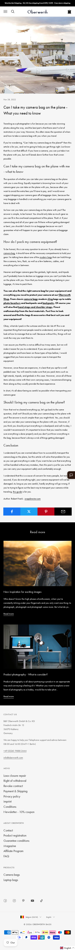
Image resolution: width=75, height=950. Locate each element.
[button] (67, 948)
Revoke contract (13, 786)
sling (50, 299)
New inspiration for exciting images (22, 592)
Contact (8, 830)
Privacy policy (11, 796)
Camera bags (11, 875)
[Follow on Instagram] (14, 900)
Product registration (14, 835)
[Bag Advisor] (71, 475)
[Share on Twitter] (29, 511)
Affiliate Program (13, 851)
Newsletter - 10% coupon (18, 812)
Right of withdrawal (14, 781)
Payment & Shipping (15, 791)
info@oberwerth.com (13, 757)
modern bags (46, 257)
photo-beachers (12, 303)
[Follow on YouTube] (32, 900)
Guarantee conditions (16, 841)
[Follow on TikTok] (41, 900)
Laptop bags (10, 880)
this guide (17, 491)
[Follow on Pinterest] (23, 900)
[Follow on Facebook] (5, 900)
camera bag (9, 253)
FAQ (6, 856)
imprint (7, 801)
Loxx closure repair (14, 776)
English (48, 917)
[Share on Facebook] (11, 511)
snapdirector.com (33, 498)
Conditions (9, 807)
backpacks (48, 303)
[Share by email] (63, 511)
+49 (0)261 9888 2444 (15, 750)
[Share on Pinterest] (46, 511)
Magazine (9, 846)
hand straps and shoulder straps (35, 307)
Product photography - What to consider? (25, 674)
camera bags (31, 299)
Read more (8, 613)
